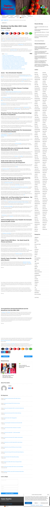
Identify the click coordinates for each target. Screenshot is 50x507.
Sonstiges (23, 15)
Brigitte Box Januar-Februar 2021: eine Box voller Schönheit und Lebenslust (8, 376)
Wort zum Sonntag (38, 294)
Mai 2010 (36, 231)
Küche (18, 118)
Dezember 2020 (45, 127)
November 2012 (37, 212)
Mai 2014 (36, 196)
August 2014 (45, 193)
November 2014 (37, 191)
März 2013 (36, 208)
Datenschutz (37, 505)
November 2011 (37, 222)
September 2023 (37, 100)
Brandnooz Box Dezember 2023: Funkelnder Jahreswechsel (13, 437)
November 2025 (37, 77)
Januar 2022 (37, 117)
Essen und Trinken (5, 16)
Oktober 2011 (45, 222)
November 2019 (37, 139)
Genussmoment (26, 107)
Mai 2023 (36, 103)
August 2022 (45, 110)
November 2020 (37, 129)
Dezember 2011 (45, 220)
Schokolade (10, 133)
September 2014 (37, 193)
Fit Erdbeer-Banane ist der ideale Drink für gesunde (13, 91)
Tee (35, 287)
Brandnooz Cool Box (18, 108)
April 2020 (44, 134)
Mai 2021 (36, 124)
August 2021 (45, 120)
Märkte (36, 268)
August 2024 (45, 89)
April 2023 (44, 103)
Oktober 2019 (45, 139)
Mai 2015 (36, 186)
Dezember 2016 (45, 169)
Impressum (41, 505)
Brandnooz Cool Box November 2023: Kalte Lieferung (12, 398)
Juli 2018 (36, 153)
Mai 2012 (36, 217)
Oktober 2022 (45, 108)
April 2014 (44, 196)
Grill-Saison (37, 249)
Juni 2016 (44, 174)
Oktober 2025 (45, 77)
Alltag (2, 100)
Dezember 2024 (45, 86)
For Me (36, 247)
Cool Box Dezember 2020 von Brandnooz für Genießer (12, 427)
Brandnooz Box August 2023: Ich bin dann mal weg (12, 403)
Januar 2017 (37, 169)
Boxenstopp (29, 15)
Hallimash (36, 251)
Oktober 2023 (45, 98)
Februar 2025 (45, 84)
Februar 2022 (45, 115)
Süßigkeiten (4, 17)
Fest (24, 194)
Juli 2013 (36, 205)
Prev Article (5, 356)
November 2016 (37, 170)
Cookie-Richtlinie (33, 505)
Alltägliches (23, 16)
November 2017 (37, 160)
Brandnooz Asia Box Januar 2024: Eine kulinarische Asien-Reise (14, 471)
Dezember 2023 (45, 96)
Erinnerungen (24, 79)
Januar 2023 (37, 107)
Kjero (35, 256)
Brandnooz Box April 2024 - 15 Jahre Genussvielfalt (12, 432)
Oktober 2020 (45, 129)
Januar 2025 (37, 86)
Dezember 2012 (45, 210)
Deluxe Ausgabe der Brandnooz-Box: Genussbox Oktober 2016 (24, 366)
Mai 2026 (36, 72)
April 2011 (44, 227)
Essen (23, 81)
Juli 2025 (36, 81)
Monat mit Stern (37, 270)
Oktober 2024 (45, 88)
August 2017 (45, 162)
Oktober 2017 (45, 160)
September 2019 (37, 141)
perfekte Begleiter (4, 134)
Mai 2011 (36, 227)
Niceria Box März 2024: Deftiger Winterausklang (11, 456)
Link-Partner (37, 297)
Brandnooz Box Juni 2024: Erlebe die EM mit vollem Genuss (13, 442)
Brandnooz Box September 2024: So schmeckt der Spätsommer (14, 408)
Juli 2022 (36, 112)
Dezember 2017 (45, 158)
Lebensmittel (17, 16)
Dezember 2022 (45, 107)
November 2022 (37, 108)
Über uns (17, 15)
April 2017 (44, 165)
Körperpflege (30, 16)
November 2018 (37, 150)
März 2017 (36, 167)
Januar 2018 (37, 158)
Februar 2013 (45, 208)
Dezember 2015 (45, 179)
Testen (11, 16)
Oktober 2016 (45, 170)
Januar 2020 (37, 138)
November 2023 (37, 98)
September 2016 (37, 172)
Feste (18, 17)
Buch (35, 242)
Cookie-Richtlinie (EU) (10, 15)
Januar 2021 (37, 127)
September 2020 (37, 131)
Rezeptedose (37, 273)
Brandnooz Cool (20, 44)
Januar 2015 (37, 189)
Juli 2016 (36, 174)
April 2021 (44, 124)
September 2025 (37, 79)
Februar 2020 (45, 136)
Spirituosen (36, 280)
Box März (21, 156)
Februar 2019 (45, 146)
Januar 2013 (37, 210)
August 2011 (45, 224)
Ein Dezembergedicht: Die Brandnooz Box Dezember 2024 (13, 422)
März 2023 (36, 105)
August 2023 (45, 100)
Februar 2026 (45, 74)
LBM (35, 261)
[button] (48, 494)
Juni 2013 (44, 205)
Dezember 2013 (45, 200)
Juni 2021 (44, 122)
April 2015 (44, 186)
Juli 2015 (36, 184)
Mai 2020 (36, 134)
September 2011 (37, 224)
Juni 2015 (44, 184)
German (22, 17)
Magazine (36, 266)
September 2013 (37, 203)
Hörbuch (36, 254)
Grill (5, 200)
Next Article (27, 356)
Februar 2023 (45, 105)
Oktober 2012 (45, 212)
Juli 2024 (36, 91)
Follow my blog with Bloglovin (39, 40)
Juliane (3, 30)
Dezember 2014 (45, 189)
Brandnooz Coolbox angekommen (40, 62)
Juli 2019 (36, 143)
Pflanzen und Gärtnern (38, 271)
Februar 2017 (45, 167)
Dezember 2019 (45, 138)
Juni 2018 (44, 153)
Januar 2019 (37, 148)
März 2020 (36, 136)
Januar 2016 (37, 179)
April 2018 (44, 155)
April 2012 (44, 217)
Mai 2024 (36, 93)
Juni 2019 (44, 143)
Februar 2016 (45, 177)
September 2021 (37, 120)
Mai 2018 (36, 155)
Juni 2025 (44, 81)
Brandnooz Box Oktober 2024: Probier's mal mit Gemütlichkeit (13, 466)
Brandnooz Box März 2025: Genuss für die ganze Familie (12, 461)
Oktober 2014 (45, 191)
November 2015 (37, 181)
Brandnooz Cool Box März (7, 97)
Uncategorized (37, 290)
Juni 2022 (44, 112)
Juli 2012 (36, 215)
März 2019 (36, 146)
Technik (36, 285)
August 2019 (45, 141)
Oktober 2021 (45, 119)
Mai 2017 (36, 165)
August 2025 (45, 79)
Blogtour (36, 239)
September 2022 (37, 110)
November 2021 (37, 119)
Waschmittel (37, 292)
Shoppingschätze (11, 17)
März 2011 (36, 229)
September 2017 (37, 162)
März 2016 (36, 177)
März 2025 (36, 84)
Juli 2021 (36, 122)
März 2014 (36, 198)
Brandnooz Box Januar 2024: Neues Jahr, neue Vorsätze (12, 447)
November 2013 (37, 201)
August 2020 (45, 131)
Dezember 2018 (45, 148)
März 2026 (36, 74)
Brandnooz (16, 37)
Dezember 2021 (45, 117)
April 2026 (44, 72)
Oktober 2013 (45, 201)
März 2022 (36, 115)
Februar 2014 (45, 198)
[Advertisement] (17, 275)
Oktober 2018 (45, 150)
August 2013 (45, 203)
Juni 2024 (44, 91)
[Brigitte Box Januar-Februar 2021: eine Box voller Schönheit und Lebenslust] (8, 368)
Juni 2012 (44, 215)
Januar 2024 (37, 96)
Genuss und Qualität (18, 143)
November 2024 (37, 88)
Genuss (17, 166)
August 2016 (45, 172)
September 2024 (37, 89)
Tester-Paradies (6, 499)
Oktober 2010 (45, 229)
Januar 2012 (37, 220)
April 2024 (44, 93)
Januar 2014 (37, 200)
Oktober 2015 (45, 181)
